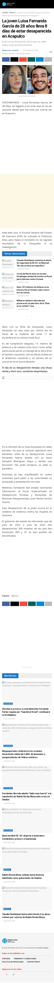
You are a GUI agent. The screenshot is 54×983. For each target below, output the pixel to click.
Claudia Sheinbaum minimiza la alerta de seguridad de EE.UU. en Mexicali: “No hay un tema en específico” (34, 263)
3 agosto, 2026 (23, 309)
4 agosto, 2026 (23, 296)
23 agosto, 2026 (9, 842)
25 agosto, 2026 (23, 269)
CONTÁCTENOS (33, 962)
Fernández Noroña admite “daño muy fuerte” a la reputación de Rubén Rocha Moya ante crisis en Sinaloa (26, 796)
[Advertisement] (27, 145)
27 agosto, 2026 (9, 719)
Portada (5, 13)
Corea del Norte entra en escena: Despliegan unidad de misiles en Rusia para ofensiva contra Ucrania (34, 276)
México (12, 13)
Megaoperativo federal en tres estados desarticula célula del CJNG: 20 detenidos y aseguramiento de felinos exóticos (23, 754)
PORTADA (6, 959)
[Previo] (24, 317)
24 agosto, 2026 (9, 761)
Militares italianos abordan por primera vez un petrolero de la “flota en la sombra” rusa (33, 303)
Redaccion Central (10, 50)
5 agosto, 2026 (23, 282)
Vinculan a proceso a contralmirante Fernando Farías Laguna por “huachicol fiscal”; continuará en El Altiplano (26, 712)
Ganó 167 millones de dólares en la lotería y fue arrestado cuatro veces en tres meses (33, 290)
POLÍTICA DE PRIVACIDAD (12, 962)
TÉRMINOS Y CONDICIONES (25, 959)
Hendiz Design (42, 948)
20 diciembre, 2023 (30, 50)
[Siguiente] (29, 317)
